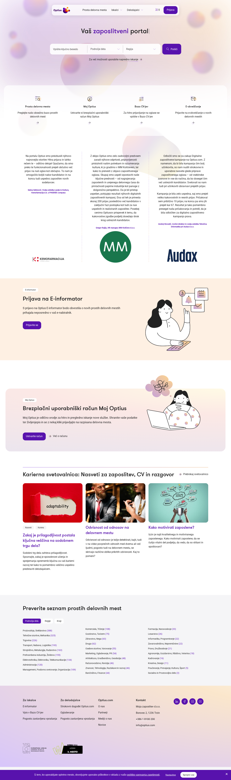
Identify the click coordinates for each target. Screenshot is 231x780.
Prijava (170, 9)
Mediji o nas (105, 718)
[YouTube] (200, 701)
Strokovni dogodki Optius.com (77, 706)
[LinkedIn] (177, 701)
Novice (102, 724)
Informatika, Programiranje (161, 639)
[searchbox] (105, 49)
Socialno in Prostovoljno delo (162, 673)
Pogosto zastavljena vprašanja (40, 718)
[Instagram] (192, 701)
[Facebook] (185, 701)
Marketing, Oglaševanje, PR (98, 653)
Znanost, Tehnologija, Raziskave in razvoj (105, 668)
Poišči (173, 49)
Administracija (30, 664)
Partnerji (102, 712)
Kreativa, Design (156, 663)
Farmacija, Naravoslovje (160, 629)
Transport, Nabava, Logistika (37, 645)
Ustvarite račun (34, 436)
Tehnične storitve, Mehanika (36, 635)
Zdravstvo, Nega (93, 639)
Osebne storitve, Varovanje (98, 648)
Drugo (88, 643)
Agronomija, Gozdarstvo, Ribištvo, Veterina (169, 653)
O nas (101, 706)
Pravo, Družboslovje (157, 648)
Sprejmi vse (188, 775)
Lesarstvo (153, 634)
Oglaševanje (67, 712)
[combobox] (105, 48)
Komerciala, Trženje (94, 629)
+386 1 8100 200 (145, 719)
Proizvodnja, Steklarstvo (34, 630)
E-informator (30, 706)
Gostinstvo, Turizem (95, 634)
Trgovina (27, 640)
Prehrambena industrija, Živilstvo (39, 655)
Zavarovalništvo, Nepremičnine (163, 643)
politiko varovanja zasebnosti (143, 774)
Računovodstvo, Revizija (97, 663)
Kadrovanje (153, 658)
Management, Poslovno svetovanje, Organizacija (46, 669)
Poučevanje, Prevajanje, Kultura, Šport (166, 668)
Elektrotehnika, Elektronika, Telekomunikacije (44, 660)
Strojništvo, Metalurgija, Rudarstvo (39, 650)
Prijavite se (32, 325)
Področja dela (31, 621)
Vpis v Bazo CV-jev (33, 712)
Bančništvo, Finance (95, 673)
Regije (48, 621)
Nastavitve (170, 775)
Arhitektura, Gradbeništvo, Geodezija (103, 658)
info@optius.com (145, 725)
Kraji (59, 621)
